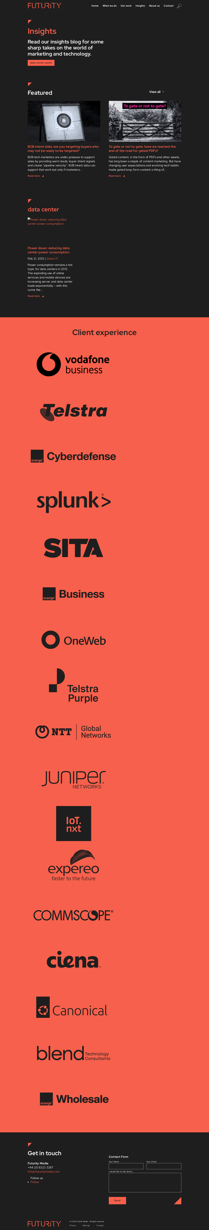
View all (154, 92)
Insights (140, 6)
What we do (110, 6)
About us (154, 6)
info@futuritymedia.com (44, 1172)
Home (95, 6)
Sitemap (86, 1225)
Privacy (73, 1225)
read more (64, 176)
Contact (169, 6)
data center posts (41, 62)
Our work (126, 6)
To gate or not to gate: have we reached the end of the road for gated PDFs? (142, 148)
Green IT (52, 259)
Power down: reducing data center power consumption (48, 250)
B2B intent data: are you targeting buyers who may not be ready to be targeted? (63, 148)
